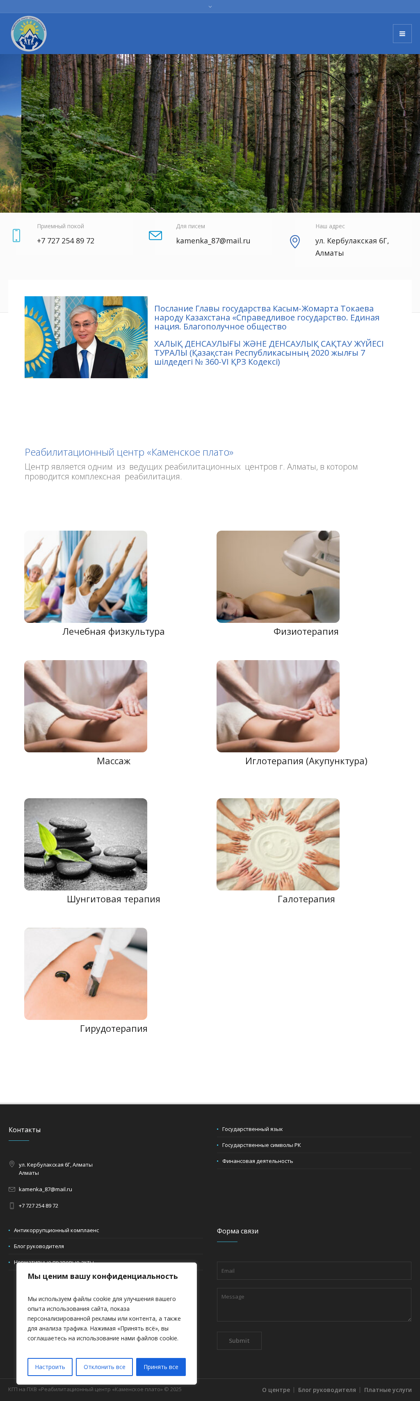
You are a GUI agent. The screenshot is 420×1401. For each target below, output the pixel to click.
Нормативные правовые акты (54, 1262)
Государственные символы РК (261, 1145)
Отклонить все (105, 1367)
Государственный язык (252, 1129)
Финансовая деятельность (257, 1161)
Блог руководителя (39, 1246)
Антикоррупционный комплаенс (56, 1230)
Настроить (50, 1367)
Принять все (161, 1367)
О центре (276, 1390)
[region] (106, 1323)
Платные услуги (388, 1390)
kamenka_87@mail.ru (45, 1189)
